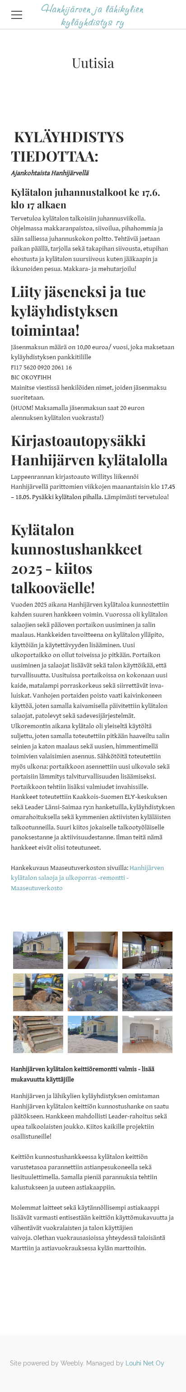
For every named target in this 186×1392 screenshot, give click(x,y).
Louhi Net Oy (145, 1363)
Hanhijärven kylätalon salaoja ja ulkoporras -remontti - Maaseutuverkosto (87, 878)
